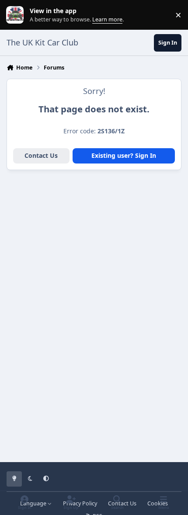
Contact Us (41, 155)
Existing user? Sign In (123, 155)
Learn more (17, 15)
